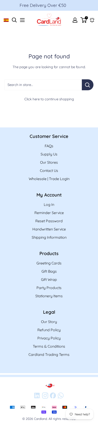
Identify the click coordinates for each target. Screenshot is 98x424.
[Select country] (6, 20)
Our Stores (49, 162)
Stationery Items (49, 296)
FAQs (49, 146)
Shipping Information (49, 237)
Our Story (49, 321)
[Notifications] (92, 20)
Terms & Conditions (49, 346)
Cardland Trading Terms (49, 354)
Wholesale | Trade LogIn (49, 178)
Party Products (49, 287)
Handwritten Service (49, 229)
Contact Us (49, 170)
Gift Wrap (49, 279)
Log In (49, 204)
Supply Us (49, 154)
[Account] (75, 20)
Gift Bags (49, 271)
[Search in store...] (87, 84)
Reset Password (49, 221)
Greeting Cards (49, 263)
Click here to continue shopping (49, 99)
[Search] (14, 19)
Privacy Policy (49, 338)
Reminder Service (49, 212)
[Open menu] (22, 20)
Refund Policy (49, 330)
